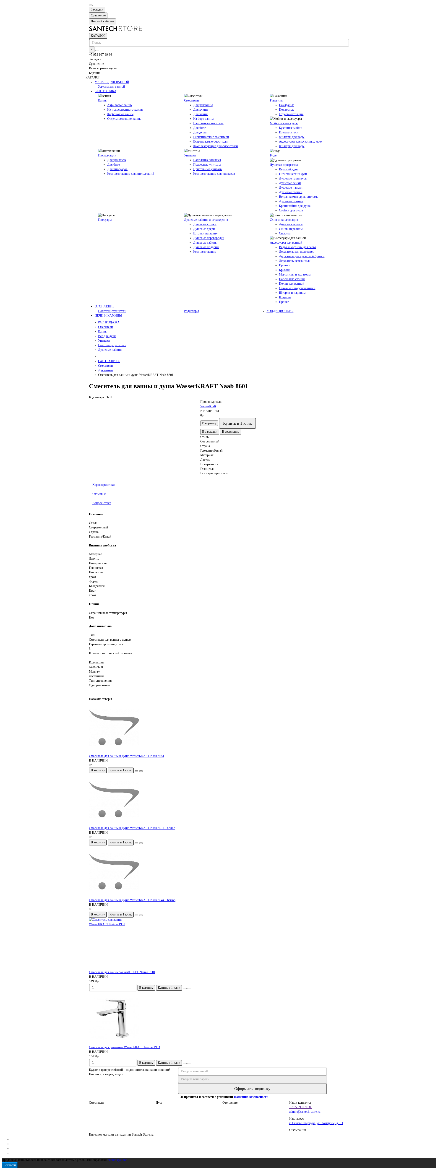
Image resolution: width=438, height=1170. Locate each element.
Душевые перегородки (208, 238)
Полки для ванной (291, 283)
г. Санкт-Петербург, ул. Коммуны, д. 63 (316, 1123)
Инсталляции (107, 155)
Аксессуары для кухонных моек (300, 141)
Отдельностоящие (291, 114)
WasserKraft (208, 406)
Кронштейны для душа (294, 206)
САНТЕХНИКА (105, 91)
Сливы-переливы (290, 229)
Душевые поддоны (206, 247)
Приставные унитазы (207, 169)
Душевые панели (290, 187)
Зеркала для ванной (111, 86)
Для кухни (200, 109)
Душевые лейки (290, 183)
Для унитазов (116, 160)
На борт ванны (203, 118)
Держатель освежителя (294, 261)
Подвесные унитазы (207, 164)
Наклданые (286, 105)
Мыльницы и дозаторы (294, 274)
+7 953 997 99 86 (300, 1107)
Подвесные (286, 109)
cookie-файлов (117, 1160)
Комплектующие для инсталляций (130, 173)
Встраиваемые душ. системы (298, 196)
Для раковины (203, 105)
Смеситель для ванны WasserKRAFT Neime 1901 (122, 972)
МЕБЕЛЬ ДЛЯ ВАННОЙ (112, 82)
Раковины (276, 100)
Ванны (102, 100)
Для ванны (200, 114)
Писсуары (105, 219)
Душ (159, 1102)
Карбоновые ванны (120, 114)
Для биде (199, 128)
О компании (297, 1130)
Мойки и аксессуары (284, 123)
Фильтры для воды (291, 137)
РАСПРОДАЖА (109, 322)
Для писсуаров (117, 169)
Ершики (284, 265)
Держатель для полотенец (296, 251)
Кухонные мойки (290, 128)
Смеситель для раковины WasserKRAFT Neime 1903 (124, 1047)
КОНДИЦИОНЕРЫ (279, 311)
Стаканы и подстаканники (297, 288)
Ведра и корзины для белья (297, 247)
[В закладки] (136, 771)
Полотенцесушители (112, 311)
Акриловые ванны (119, 105)
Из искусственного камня (125, 109)
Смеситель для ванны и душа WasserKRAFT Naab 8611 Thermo (132, 828)
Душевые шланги (291, 201)
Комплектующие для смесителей (215, 146)
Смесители (191, 100)
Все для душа (107, 336)
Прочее (284, 302)
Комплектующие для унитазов (214, 173)
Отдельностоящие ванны (124, 118)
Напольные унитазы (207, 160)
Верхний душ (288, 169)
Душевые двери (204, 229)
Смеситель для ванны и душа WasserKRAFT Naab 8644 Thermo (132, 900)
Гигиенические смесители (211, 137)
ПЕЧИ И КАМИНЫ (108, 315)
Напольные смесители (208, 123)
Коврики (285, 297)
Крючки (284, 270)
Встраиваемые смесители (210, 141)
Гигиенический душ (293, 174)
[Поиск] (97, 50)
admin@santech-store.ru (305, 1111)
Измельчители (288, 132)
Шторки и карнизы (292, 292)
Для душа (199, 132)
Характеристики (103, 484)
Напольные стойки (292, 279)
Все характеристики (214, 473)
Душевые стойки (290, 192)
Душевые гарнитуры (293, 178)
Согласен (10, 1165)
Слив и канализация (284, 219)
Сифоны (284, 233)
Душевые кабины (205, 242)
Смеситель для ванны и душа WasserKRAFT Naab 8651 (126, 756)
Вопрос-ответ (101, 503)
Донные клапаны (290, 224)
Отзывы (99, 494)
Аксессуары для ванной (286, 242)
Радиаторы (191, 311)
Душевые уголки (204, 224)
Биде (273, 155)
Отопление (229, 1102)
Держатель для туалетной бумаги (301, 256)
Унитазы (190, 155)
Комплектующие (204, 251)
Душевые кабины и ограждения (206, 219)
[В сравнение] (141, 771)
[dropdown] (91, 5)
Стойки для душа (291, 210)
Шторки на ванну (205, 233)
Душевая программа (284, 164)
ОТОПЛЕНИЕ (105, 306)
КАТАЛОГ (98, 35)
